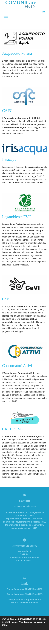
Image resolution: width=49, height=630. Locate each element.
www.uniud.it (24, 551)
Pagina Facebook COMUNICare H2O (24, 589)
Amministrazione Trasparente (24, 557)
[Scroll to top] (44, 625)
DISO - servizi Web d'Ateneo (19, 622)
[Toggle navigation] (6, 15)
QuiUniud (24, 554)
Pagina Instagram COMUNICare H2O (24, 594)
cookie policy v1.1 (24, 560)
